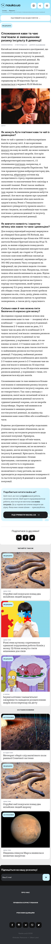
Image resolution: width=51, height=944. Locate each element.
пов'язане (20, 164)
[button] (34, 5)
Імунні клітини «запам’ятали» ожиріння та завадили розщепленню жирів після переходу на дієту (24, 700)
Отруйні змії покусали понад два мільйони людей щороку (22, 595)
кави (41, 188)
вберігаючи (20, 174)
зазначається (8, 84)
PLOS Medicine (40, 45)
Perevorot (23, 937)
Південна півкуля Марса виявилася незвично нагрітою (23, 854)
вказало (5, 150)
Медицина (12, 10)
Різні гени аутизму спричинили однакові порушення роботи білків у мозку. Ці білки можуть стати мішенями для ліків (24, 647)
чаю (3, 192)
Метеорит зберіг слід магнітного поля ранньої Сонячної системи (24, 757)
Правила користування (25, 903)
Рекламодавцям (25, 913)
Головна (4, 10)
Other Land (34, 937)
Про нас (25, 892)
